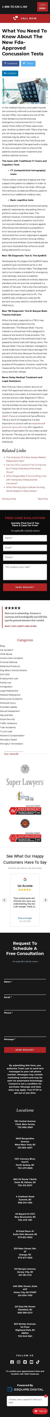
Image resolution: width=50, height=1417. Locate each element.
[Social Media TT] (37, 1362)
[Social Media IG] (18, 1362)
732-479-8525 (25, 1168)
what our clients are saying (21, 626)
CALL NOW (29, 18)
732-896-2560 (25, 1127)
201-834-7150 (25, 1295)
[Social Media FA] (12, 1362)
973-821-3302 (25, 1237)
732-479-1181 (25, 1220)
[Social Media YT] (31, 1362)
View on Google (25, 918)
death (5, 416)
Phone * (8, 1013)
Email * (8, 997)
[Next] (45, 900)
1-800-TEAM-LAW (14, 6)
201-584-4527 (25, 1148)
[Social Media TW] (25, 1362)
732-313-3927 (25, 1185)
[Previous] (4, 900)
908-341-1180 (25, 1203)
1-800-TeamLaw (31, 1374)
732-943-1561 (25, 1336)
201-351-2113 (25, 1275)
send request (25, 587)
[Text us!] (40, 1411)
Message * (10, 1039)
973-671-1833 (25, 1258)
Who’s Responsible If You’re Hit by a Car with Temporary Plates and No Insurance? (26, 480)
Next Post (43, 499)
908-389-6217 (25, 1313)
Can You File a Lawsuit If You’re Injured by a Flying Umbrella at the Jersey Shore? (26, 468)
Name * (8, 982)
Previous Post (9, 499)
